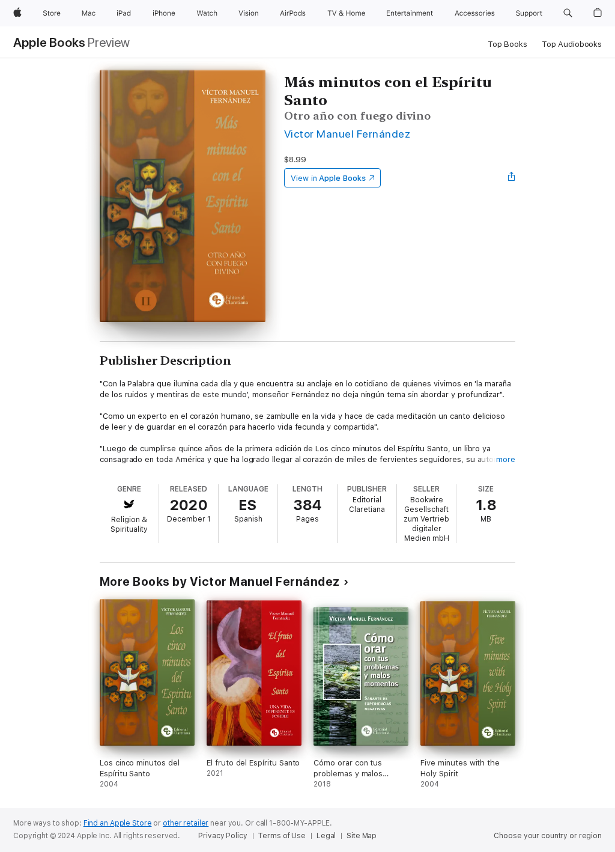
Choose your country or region (548, 836)
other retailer (185, 823)
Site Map (362, 836)
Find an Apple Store (117, 823)
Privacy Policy (222, 836)
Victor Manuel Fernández (347, 133)
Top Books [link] (507, 44)
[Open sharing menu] (512, 178)
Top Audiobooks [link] (572, 44)
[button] (568, 13)
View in (328, 178)
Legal (326, 836)
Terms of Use (282, 836)
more (505, 459)
